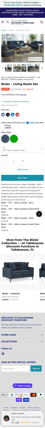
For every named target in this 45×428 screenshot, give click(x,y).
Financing (26, 410)
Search (22, 408)
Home (3, 30)
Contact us (7, 410)
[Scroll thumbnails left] (3, 68)
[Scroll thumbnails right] (42, 68)
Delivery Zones (33, 408)
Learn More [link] (39, 123)
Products (14, 408)
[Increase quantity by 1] (23, 161)
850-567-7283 (13, 5)
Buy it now (22, 177)
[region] (22, 279)
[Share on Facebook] (3, 115)
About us (17, 410)
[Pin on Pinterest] (17, 115)
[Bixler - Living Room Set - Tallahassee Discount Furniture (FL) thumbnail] (20, 68)
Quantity (4, 155)
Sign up (36, 368)
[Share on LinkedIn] (12, 115)
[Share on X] (8, 115)
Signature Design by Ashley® (16, 101)
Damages (35, 410)
